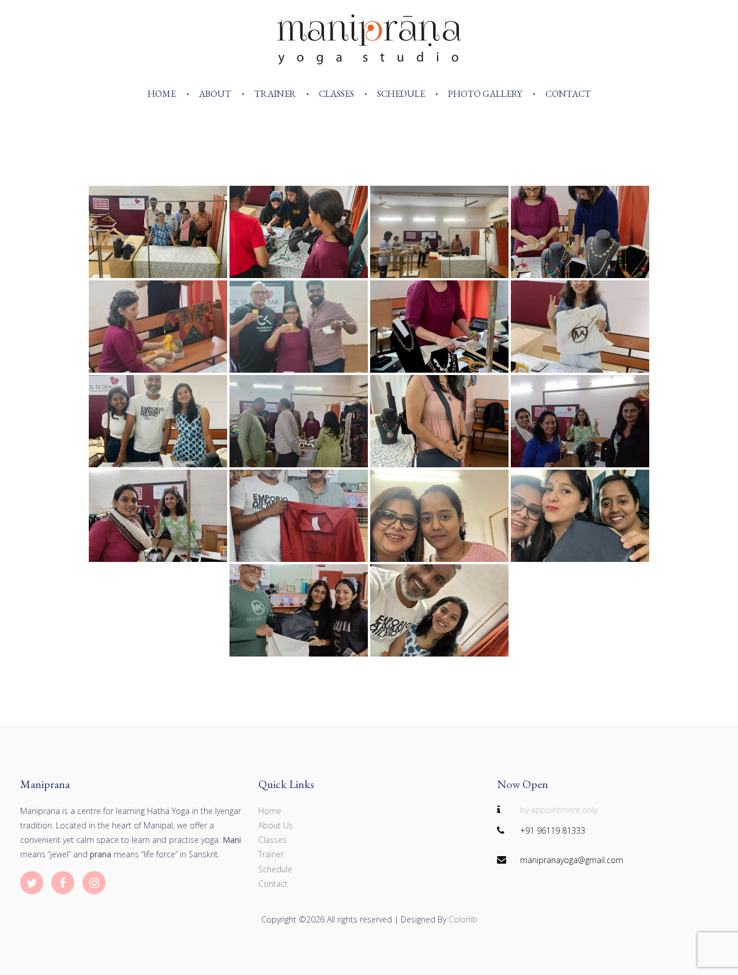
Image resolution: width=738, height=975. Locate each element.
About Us (275, 825)
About (215, 94)
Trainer (275, 94)
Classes (336, 94)
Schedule (401, 94)
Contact (568, 94)
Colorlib (463, 919)
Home (162, 94)
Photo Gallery (485, 94)
